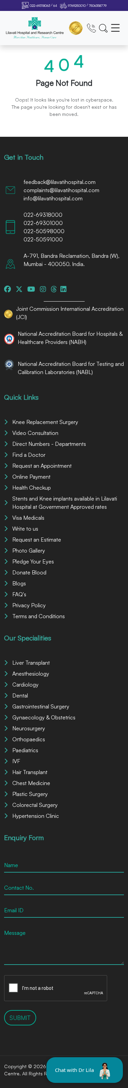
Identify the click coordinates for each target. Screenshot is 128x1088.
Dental (20, 695)
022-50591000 (43, 239)
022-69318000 (43, 214)
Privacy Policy (29, 605)
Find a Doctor (28, 454)
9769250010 (77, 5)
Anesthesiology (30, 673)
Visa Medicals (28, 517)
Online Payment (31, 476)
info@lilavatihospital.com (53, 198)
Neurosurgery (28, 728)
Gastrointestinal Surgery (40, 706)
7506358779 (97, 5)
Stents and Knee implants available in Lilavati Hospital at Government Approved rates (64, 502)
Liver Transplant (31, 662)
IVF (16, 761)
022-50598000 (44, 231)
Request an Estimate (36, 539)
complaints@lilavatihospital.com (61, 190)
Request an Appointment (42, 465)
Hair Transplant (29, 772)
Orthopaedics (28, 739)
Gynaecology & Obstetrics (43, 717)
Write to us (25, 528)
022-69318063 (40, 5)
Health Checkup (31, 487)
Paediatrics (25, 750)
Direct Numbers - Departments (49, 443)
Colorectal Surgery (35, 804)
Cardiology (25, 684)
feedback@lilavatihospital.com (60, 181)
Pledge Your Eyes (33, 561)
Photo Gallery (28, 550)
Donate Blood (29, 572)
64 (55, 5)
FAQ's (19, 594)
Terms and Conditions (38, 616)
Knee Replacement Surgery (45, 422)
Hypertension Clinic (35, 815)
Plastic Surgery (30, 794)
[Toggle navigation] (115, 28)
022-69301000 (43, 223)
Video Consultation (35, 432)
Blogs (19, 583)
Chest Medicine (31, 783)
